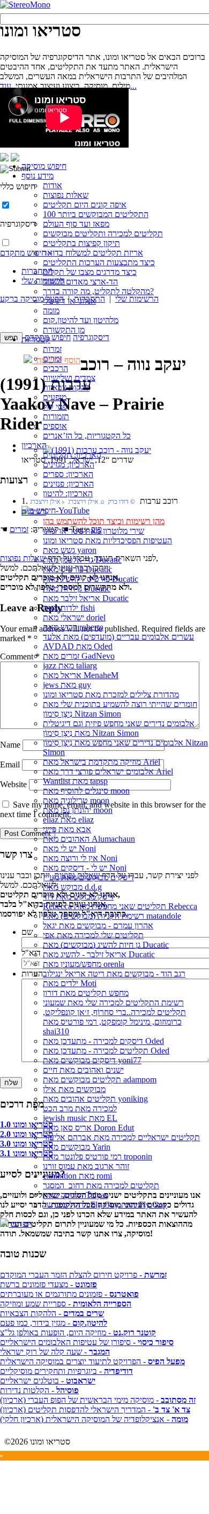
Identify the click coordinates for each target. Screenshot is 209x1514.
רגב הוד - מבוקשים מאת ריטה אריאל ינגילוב (114, 973)
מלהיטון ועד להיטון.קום (80, 320)
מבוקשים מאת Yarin (76, 1146)
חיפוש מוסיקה (43, 166)
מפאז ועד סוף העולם (76, 223)
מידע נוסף (37, 175)
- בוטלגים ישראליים (47, 1380)
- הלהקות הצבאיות (52, 1313)
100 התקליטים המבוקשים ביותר (95, 214)
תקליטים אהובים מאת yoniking (95, 1098)
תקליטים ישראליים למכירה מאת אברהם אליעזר (121, 1137)
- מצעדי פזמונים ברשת (48, 1284)
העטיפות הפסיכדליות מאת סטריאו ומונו (107, 540)
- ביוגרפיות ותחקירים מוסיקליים (66, 1370)
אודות (52, 185)
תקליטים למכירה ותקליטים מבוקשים (103, 233)
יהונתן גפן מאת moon (78, 809)
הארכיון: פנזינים (68, 483)
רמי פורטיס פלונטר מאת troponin (97, 1156)
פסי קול (55, 406)
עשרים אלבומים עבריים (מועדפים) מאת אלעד (118, 636)
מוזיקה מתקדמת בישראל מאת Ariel (101, 761)
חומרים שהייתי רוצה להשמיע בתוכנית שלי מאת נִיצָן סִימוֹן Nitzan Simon (120, 709)
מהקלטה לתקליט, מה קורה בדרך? (98, 291)
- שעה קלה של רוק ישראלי (55, 1351)
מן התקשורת (64, 329)
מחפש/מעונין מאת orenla (83, 964)
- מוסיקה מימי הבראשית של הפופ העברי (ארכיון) (98, 1399)
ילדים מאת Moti (69, 983)
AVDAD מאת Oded (78, 646)
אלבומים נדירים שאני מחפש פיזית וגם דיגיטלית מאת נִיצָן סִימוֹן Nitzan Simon (119, 728)
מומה (51, 310)
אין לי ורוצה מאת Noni (80, 858)
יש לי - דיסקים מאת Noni (84, 867)
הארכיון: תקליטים (72, 454)
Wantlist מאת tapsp (75, 781)
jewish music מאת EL (80, 1118)
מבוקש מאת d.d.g (72, 887)
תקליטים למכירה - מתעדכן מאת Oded (106, 1050)
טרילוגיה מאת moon (76, 800)
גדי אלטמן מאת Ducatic (82, 559)
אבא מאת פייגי (67, 829)
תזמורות (56, 416)
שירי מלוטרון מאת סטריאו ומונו (93, 530)
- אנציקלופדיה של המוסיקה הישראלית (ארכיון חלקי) (94, 1419)
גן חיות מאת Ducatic (76, 588)
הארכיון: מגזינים (68, 464)
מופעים (54, 397)
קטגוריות (35, 339)
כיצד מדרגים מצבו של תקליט (90, 271)
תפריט (20, 1223)
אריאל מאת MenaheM (80, 675)
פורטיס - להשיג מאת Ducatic (90, 578)
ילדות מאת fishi (69, 607)
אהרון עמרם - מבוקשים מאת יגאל (98, 925)
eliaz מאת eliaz (68, 819)
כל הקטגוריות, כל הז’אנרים (87, 435)
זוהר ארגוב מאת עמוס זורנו (86, 1166)
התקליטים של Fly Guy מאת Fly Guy (105, 1204)
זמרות (52, 348)
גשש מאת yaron (69, 550)
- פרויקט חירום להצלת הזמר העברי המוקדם (83, 1274)
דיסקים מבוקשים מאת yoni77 (92, 1060)
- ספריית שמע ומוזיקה (65, 1303)
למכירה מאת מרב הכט (80, 1108)
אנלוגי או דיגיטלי (69, 300)
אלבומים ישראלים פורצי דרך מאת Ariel (108, 771)
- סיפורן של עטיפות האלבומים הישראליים (87, 1342)
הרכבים (55, 368)
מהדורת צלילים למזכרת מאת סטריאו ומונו (111, 694)
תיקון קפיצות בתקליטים (81, 243)
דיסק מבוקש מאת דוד (78, 896)
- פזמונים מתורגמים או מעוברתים (69, 1293)
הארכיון (34, 445)
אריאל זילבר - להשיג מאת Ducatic (99, 954)
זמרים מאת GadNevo (79, 655)
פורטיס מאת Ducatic (77, 569)
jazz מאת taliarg (70, 665)
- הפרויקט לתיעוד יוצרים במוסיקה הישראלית (92, 1361)
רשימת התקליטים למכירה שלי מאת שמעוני (113, 1002)
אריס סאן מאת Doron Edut (88, 1127)
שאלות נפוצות (65, 194)
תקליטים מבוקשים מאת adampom (99, 1079)
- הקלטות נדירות (39, 1390)
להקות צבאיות (66, 387)
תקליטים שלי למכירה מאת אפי (93, 935)
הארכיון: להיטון (68, 493)
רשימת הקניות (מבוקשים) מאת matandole (112, 915)
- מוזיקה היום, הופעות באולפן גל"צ (78, 1332)
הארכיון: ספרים (68, 474)
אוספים (55, 426)
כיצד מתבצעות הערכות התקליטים (99, 262)
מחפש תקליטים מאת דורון (86, 992)
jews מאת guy (67, 684)
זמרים (52, 358)
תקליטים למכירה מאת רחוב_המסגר (101, 1185)
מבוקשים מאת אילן (74, 1089)
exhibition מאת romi (77, 1175)
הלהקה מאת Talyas (75, 1195)
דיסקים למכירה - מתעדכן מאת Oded (103, 1041)
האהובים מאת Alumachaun (89, 838)
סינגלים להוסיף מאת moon (86, 790)
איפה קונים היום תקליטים (84, 204)
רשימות (33, 511)
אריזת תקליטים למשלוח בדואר (93, 252)
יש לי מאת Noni (69, 848)
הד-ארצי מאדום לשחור (80, 281)
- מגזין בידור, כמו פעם (53, 1322)
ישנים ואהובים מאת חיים (83, 1069)
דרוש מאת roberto (73, 627)
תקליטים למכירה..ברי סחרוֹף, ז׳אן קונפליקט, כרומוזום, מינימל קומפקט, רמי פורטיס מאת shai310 (114, 1022)
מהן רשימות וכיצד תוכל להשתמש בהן (104, 521)
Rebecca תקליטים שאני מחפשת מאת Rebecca (120, 906)
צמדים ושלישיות (69, 377)
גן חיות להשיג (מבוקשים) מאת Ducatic (106, 944)
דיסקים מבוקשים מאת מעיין (88, 877)
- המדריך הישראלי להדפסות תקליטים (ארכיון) (95, 1409)
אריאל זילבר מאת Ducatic (86, 598)
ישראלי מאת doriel (74, 617)
